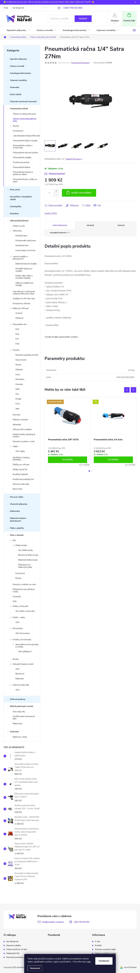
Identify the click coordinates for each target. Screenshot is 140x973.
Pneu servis (15, 189)
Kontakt (98, 945)
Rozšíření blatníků (20, 474)
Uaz (17, 394)
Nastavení (35, 968)
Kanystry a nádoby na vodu (24, 584)
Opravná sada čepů (21, 484)
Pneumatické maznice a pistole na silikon (23, 173)
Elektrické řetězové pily (27, 560)
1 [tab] (89, 471)
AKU (17, 622)
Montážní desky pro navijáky (23, 269)
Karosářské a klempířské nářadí (21, 198)
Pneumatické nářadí (19, 108)
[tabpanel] (68, 432)
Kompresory (18, 131)
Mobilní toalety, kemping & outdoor (24, 435)
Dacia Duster (20, 360)
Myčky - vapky (19, 617)
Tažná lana (17, 230)
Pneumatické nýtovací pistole (25, 152)
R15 (17, 329)
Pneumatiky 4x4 (19, 324)
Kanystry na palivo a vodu (24, 441)
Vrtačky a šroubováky (22, 639)
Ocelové (18, 313)
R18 (17, 343)
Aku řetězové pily (25, 550)
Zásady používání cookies (105, 953)
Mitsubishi (19, 379)
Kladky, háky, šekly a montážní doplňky (23, 276)
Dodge (18, 399)
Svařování (14, 731)
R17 (17, 339)
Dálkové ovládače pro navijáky (24, 284)
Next (133, 390)
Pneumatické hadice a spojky (25, 140)
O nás (6, 8)
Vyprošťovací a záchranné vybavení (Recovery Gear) (24, 292)
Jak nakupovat (18, 8)
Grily (15, 601)
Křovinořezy (18, 628)
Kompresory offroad (21, 303)
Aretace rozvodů (17, 66)
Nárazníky (17, 424)
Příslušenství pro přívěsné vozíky (24, 590)
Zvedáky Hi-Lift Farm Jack (24, 298)
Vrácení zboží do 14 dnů (16, 949)
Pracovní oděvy (16, 497)
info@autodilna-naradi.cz (53, 922)
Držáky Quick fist (20, 469)
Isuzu (17, 374)
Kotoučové (20, 573)
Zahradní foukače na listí (23, 664)
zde (89, 961)
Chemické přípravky (18, 504)
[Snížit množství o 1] (56, 195)
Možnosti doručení (57, 173)
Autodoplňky (15, 206)
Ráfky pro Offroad (20, 308)
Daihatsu (19, 369)
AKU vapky (20, 451)
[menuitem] (18, 30)
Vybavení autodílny (18, 80)
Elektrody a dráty (20, 737)
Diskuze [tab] (121, 225)
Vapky (15, 446)
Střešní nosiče (19, 226)
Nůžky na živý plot (20, 606)
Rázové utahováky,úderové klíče (24, 120)
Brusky (16, 126)
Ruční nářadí (15, 94)
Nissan (18, 364)
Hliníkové (19, 318)
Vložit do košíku (81, 192)
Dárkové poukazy (17, 699)
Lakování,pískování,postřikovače (26, 135)
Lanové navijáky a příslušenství (20, 257)
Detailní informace (73, 159)
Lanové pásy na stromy (25, 250)
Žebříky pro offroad (21, 464)
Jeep (17, 408)
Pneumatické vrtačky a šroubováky (22, 146)
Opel (17, 389)
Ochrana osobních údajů (105, 949)
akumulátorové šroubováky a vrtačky (26, 645)
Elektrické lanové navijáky (26, 263)
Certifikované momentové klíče (24, 717)
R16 (17, 334)
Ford (17, 403)
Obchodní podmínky (15, 957)
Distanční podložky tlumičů (26, 355)
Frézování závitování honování (23, 101)
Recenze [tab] (90, 225)
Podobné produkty (58, 233)
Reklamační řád (12, 953)
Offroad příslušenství (19, 220)
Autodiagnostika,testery (20, 73)
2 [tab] (91, 471)
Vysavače (17, 596)
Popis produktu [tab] (60, 225)
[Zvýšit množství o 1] (56, 191)
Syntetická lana (21, 245)
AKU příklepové (24, 651)
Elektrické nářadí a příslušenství (18, 519)
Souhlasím (104, 960)
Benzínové (19, 673)
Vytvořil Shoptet (130, 967)
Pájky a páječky (17, 528)
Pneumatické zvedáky (22, 157)
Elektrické (19, 678)
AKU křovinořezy (22, 633)
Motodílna (14, 213)
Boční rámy (17, 489)
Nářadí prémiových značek (21, 706)
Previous (127, 390)
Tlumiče (16, 350)
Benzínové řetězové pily (28, 555)
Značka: (51, 213)
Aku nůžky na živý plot (25, 611)
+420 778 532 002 (81, 922)
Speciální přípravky (18, 59)
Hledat (83, 18)
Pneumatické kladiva (21, 167)
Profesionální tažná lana (25, 240)
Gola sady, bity (19, 711)
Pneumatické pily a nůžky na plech (25, 180)
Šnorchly (16, 414)
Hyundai (19, 384)
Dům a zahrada (17, 535)
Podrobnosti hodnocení (80, 63)
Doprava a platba (13, 945)
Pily (14, 540)
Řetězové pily (21, 545)
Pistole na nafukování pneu (24, 114)
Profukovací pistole (21, 162)
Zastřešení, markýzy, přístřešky (21, 458)
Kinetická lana (21, 235)
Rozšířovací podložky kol (23, 479)
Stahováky (14, 87)
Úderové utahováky (21, 685)
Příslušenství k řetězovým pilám (25, 566)
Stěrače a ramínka (20, 419)
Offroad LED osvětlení (22, 429)
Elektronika (15, 511)
